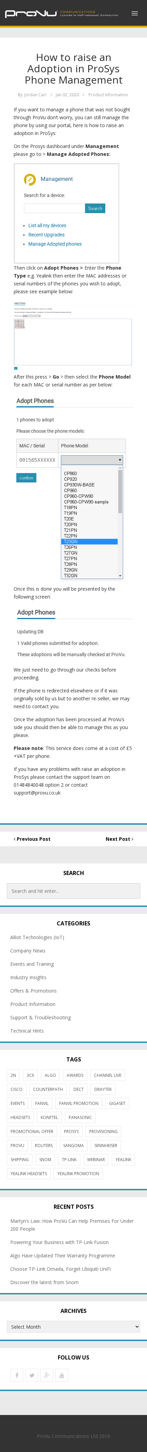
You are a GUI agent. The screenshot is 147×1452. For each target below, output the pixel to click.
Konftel (49, 1117)
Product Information (108, 95)
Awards (75, 1075)
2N (13, 1075)
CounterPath (48, 1089)
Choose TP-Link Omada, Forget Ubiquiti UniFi (60, 1269)
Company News (27, 950)
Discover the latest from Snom (44, 1282)
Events (18, 1103)
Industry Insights (28, 977)
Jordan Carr (35, 95)
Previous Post (33, 839)
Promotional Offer (32, 1131)
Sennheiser (105, 1145)
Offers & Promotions (33, 990)
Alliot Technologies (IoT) (37, 937)
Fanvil (42, 1103)
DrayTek (103, 1089)
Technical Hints (27, 1031)
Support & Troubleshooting (40, 1017)
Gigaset (117, 1103)
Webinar (96, 1159)
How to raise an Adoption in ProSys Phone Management (74, 68)
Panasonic (80, 1117)
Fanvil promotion (78, 1103)
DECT (79, 1089)
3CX (30, 1075)
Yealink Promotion (78, 1174)
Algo (50, 1075)
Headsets (20, 1117)
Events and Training (32, 964)
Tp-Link (69, 1159)
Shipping (20, 1159)
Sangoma (73, 1145)
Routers (44, 1145)
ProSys (71, 1131)
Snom (45, 1159)
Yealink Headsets (29, 1174)
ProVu (17, 1145)
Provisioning (103, 1131)
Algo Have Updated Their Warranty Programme (62, 1255)
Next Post (119, 839)
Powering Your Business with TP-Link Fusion (59, 1242)
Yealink (123, 1159)
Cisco (17, 1089)
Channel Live (107, 1075)
